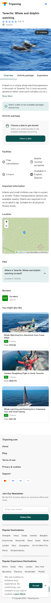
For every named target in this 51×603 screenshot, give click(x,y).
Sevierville (20, 540)
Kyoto (37, 540)
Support (6, 473)
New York (39, 566)
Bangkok (43, 535)
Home (5, 446)
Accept (35, 585)
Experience (42, 75)
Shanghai (6, 535)
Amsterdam (30, 571)
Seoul (29, 540)
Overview (8, 75)
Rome (5, 550)
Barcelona (6, 571)
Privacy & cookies (11, 466)
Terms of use (8, 460)
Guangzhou (24, 545)
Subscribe (25, 517)
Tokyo (16, 535)
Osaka (24, 535)
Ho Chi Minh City (40, 545)
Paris (14, 545)
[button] (24, 233)
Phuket (41, 571)
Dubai (13, 566)
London (5, 545)
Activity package (25, 75)
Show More (7, 96)
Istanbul (33, 535)
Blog (4, 453)
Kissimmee (7, 540)
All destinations (17, 550)
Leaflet (20, 252)
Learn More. (20, 594)
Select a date (25, 138)
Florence (18, 571)
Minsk (46, 540)
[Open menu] (46, 4)
